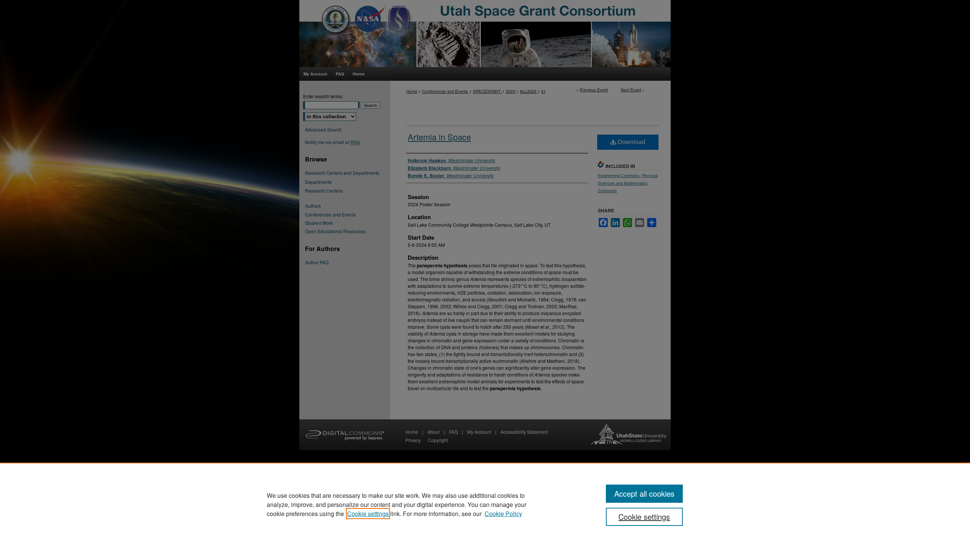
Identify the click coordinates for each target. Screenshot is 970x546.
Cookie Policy (503, 513)
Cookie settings (368, 513)
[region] (485, 504)
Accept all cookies (644, 493)
